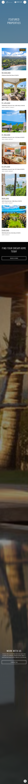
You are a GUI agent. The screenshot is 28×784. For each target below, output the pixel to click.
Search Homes (14, 258)
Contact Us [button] (14, 662)
